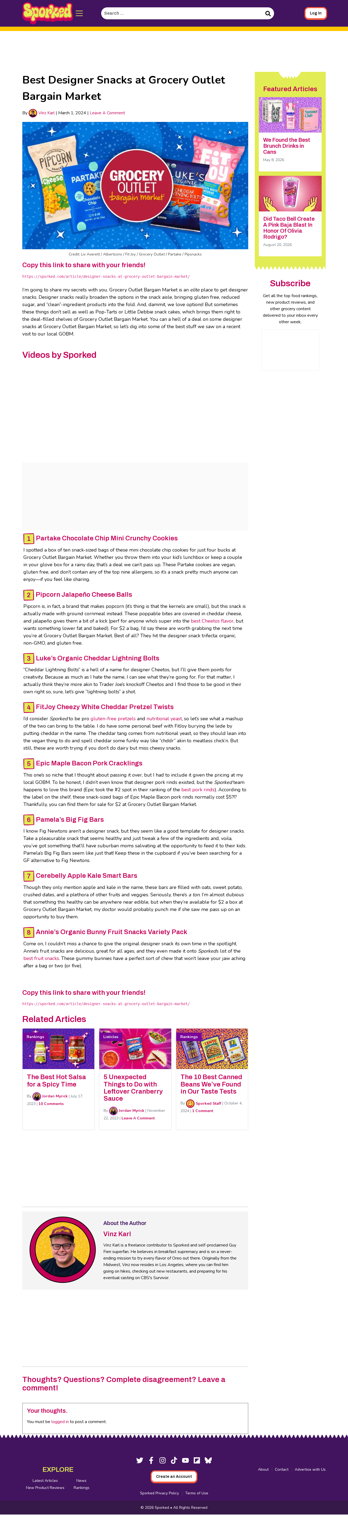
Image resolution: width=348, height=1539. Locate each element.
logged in (60, 1422)
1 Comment (202, 1110)
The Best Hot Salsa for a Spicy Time (56, 1080)
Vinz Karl (46, 113)
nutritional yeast (164, 718)
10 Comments (51, 1103)
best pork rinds (198, 789)
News (81, 1480)
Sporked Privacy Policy (159, 1493)
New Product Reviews (45, 1487)
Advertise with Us (310, 1469)
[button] (79, 13)
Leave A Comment (107, 113)
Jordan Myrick (54, 1096)
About (263, 1469)
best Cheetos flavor (212, 621)
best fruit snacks (41, 958)
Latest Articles (45, 1480)
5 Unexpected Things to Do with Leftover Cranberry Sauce (133, 1087)
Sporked (162, 1507)
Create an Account (174, 1477)
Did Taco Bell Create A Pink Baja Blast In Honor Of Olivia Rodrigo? (289, 228)
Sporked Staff (208, 1103)
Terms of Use (196, 1493)
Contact (281, 1469)
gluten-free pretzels (113, 718)
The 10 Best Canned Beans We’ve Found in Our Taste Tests (211, 1084)
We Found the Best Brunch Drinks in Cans (286, 146)
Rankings (81, 1487)
